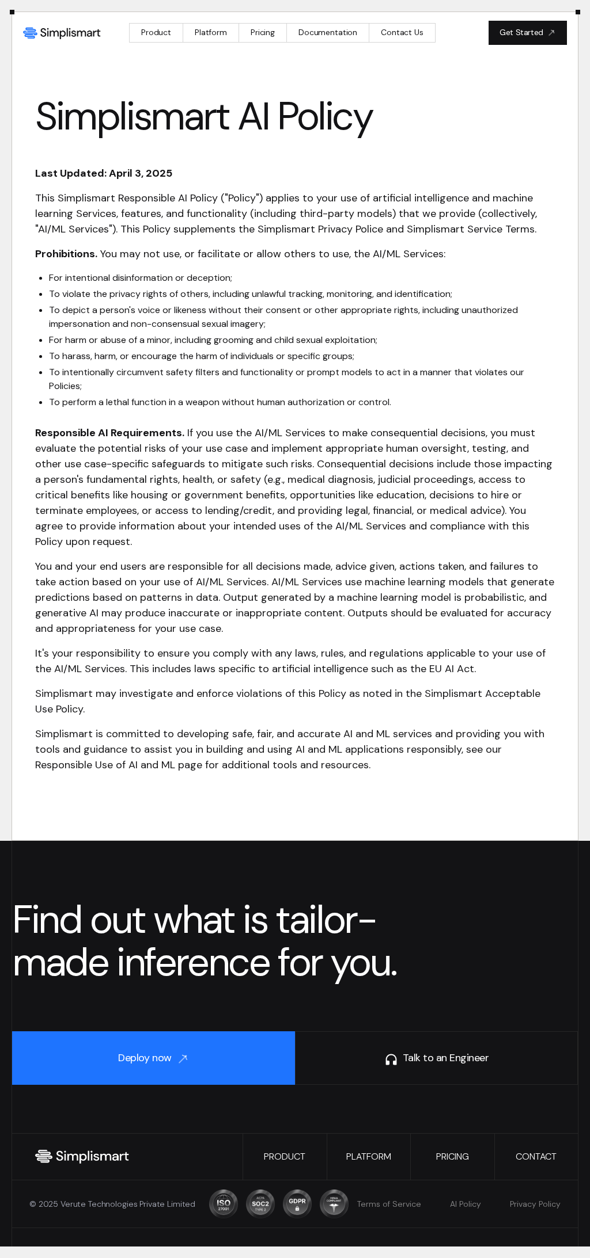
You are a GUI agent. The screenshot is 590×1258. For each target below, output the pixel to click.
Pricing (263, 32)
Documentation (327, 32)
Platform (211, 32)
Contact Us (402, 32)
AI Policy (465, 1204)
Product (156, 32)
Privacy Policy (535, 1204)
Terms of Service (389, 1204)
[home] (62, 32)
